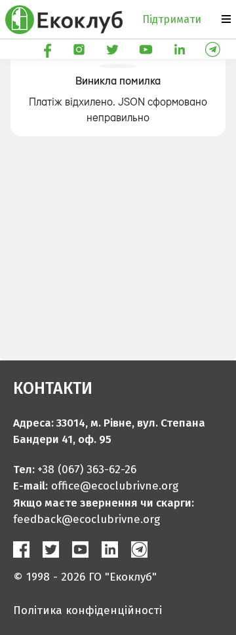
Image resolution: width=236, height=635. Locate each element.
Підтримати (171, 19)
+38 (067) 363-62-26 (86, 469)
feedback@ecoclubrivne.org (86, 519)
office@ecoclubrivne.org (114, 486)
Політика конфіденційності (87, 610)
